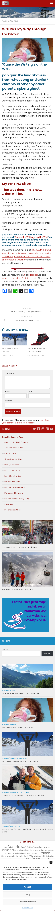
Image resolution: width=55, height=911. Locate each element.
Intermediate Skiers (12, 510)
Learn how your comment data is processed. (25, 421)
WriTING (14, 21)
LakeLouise (49, 856)
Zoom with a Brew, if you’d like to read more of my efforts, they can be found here (26, 253)
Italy (30, 856)
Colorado (32, 850)
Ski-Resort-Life (16, 792)
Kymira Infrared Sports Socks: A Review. (37, 350)
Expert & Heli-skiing (12, 476)
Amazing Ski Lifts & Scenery (16, 442)
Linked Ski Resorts (12, 481)
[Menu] (51, 3)
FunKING (6, 21)
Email (31, 391)
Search (5, 649)
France (44, 853)
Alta (5, 848)
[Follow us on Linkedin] (47, 428)
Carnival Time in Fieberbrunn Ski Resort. (21, 547)
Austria (14, 846)
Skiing (12, 758)
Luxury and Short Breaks (14, 487)
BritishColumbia (34, 847)
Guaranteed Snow (12, 470)
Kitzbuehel (39, 856)
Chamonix (17, 850)
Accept (27, 887)
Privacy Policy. (27, 907)
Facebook (33, 274)
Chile (24, 850)
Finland (35, 853)
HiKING (12, 691)
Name (8, 391)
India (18, 856)
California (47, 847)
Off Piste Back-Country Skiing (17, 498)
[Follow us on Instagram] (42, 428)
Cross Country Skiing (13, 459)
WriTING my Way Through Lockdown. (18, 727)
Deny (27, 894)
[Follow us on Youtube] (51, 428)
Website (8, 400)
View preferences (27, 901)
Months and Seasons (13, 493)
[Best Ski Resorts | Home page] (7, 3)
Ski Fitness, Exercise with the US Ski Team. (20, 761)
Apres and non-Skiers (13, 448)
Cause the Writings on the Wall (31, 237)
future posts (31, 278)
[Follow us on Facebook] (38, 428)
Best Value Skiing (11, 453)
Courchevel (11, 853)
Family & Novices (11, 464)
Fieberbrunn (24, 853)
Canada (6, 850)
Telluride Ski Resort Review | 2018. (18, 589)
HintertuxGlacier (8, 856)
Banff (23, 847)
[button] (51, 862)
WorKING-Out (22, 758)
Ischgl (24, 856)
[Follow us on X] (34, 428)
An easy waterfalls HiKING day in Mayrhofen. (21, 693)
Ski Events (8, 504)
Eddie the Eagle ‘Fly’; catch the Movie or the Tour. (23, 795)
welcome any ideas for (13, 278)
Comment (10, 373)
